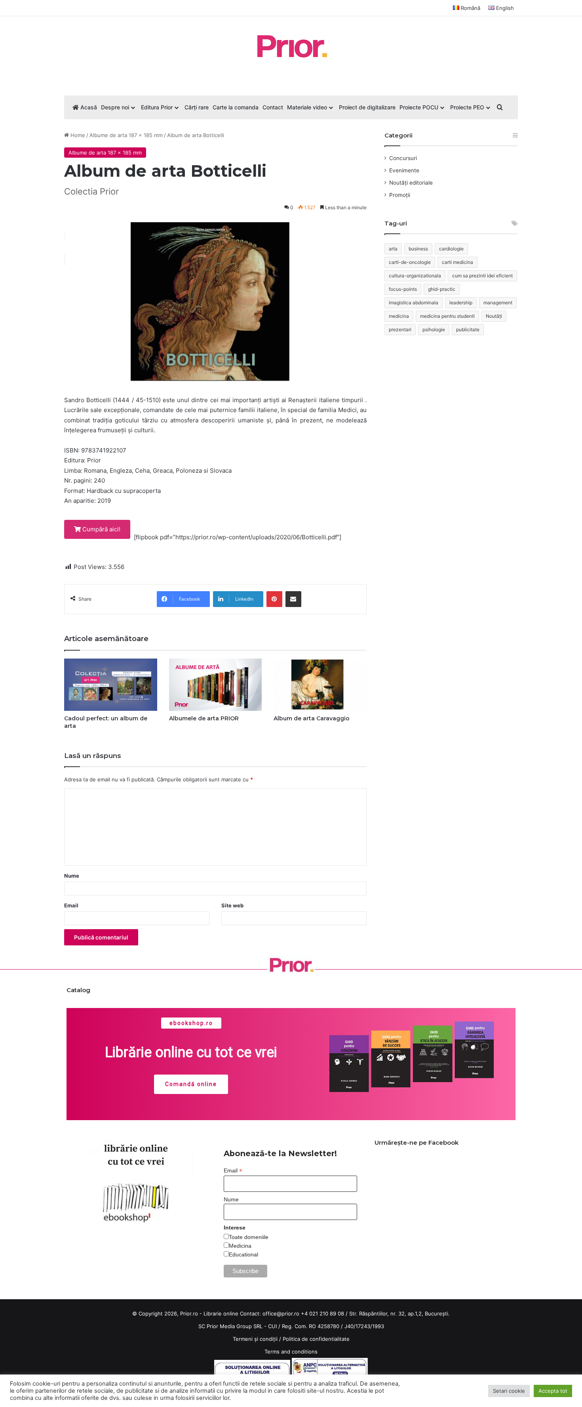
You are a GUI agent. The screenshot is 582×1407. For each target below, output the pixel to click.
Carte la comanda (236, 107)
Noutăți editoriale (411, 182)
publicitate (467, 329)
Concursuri (403, 158)
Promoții (399, 195)
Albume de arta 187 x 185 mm (126, 135)
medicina (399, 316)
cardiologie (451, 249)
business (418, 249)
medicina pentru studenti (447, 316)
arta (393, 249)
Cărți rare (196, 107)
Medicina (240, 1246)
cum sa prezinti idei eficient (482, 276)
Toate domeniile (248, 1237)
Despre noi (115, 107)
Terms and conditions (291, 1351)
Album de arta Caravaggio (312, 718)
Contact (272, 107)
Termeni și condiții (255, 1339)
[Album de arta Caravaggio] (320, 685)
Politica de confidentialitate (316, 1339)
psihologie (433, 329)
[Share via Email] (293, 599)
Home (77, 135)
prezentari (400, 329)
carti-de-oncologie (410, 262)
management (497, 302)
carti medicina (457, 262)
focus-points (403, 289)
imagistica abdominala (413, 302)
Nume (71, 875)
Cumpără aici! (100, 529)
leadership (460, 302)
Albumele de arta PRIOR (204, 718)
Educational (243, 1254)
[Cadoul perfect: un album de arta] (110, 685)
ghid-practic (441, 289)
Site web (232, 905)
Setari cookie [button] (509, 1391)
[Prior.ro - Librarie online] (291, 46)
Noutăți (494, 316)
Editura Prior (157, 107)
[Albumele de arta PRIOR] (215, 685)
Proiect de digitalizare (367, 107)
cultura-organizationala (415, 276)
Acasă (88, 107)
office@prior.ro (280, 1313)
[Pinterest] (274, 599)
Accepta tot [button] (552, 1391)
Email (71, 905)
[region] (291, 1064)
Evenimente (404, 170)
